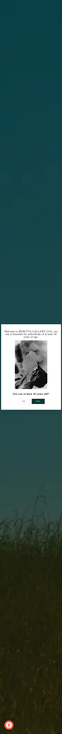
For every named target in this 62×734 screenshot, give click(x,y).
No (24, 401)
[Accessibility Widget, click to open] (9, 725)
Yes (38, 401)
